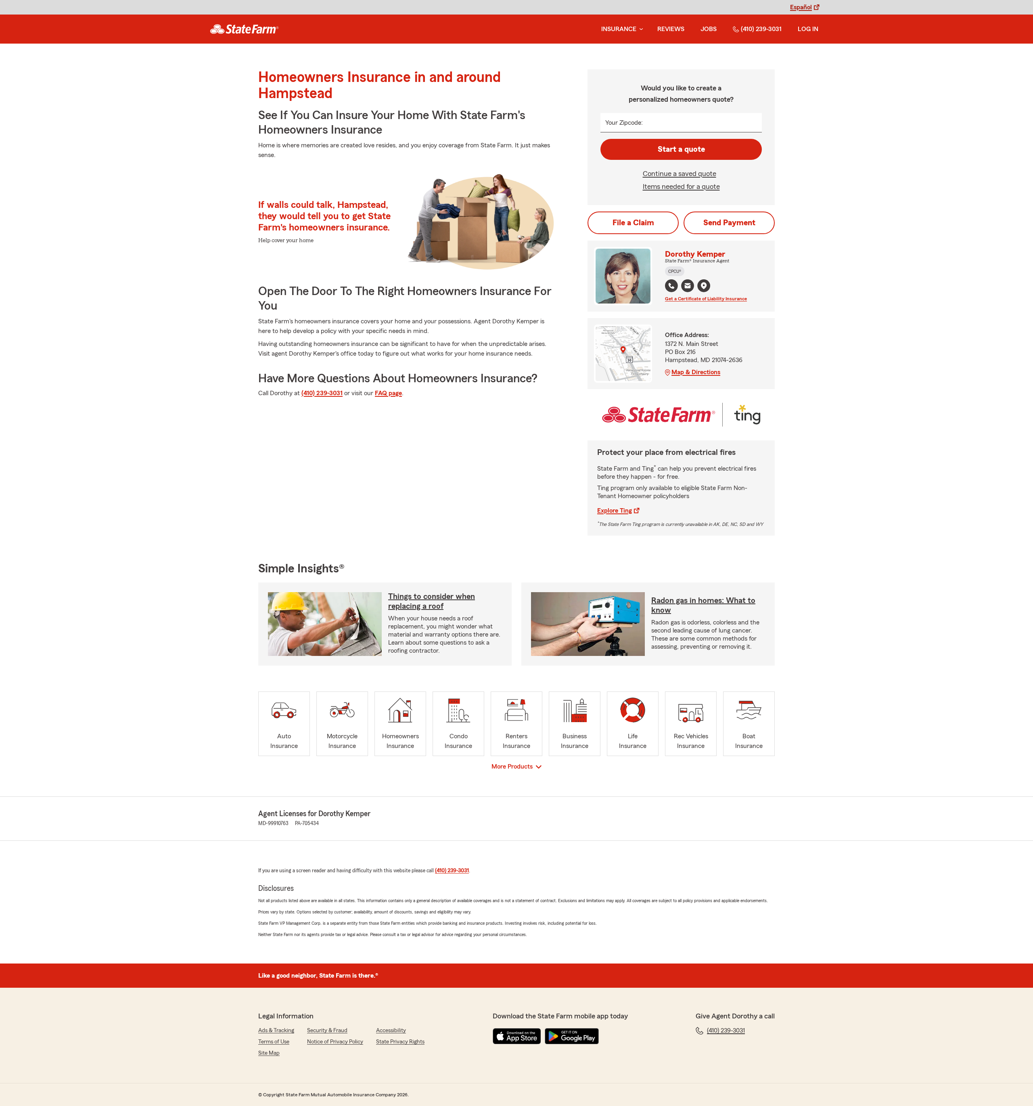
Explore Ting (614, 510)
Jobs (709, 29)
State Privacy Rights (400, 1042)
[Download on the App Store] (517, 1036)
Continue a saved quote (679, 173)
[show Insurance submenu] (639, 29)
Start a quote (681, 149)
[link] (244, 29)
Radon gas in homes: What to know (703, 605)
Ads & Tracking (276, 1030)
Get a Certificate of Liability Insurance (706, 298)
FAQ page (388, 393)
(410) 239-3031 (761, 29)
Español (801, 7)
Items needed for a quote (681, 186)
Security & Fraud (327, 1030)
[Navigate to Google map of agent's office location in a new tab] (703, 285)
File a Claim (633, 223)
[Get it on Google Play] (572, 1036)
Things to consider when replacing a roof (431, 601)
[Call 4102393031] (671, 285)
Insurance (618, 29)
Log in (808, 29)
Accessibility (391, 1030)
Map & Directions (695, 372)
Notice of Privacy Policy (335, 1042)
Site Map (269, 1053)
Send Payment (729, 223)
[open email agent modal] (687, 286)
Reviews (670, 29)
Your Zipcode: (624, 122)
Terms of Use (273, 1042)
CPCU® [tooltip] (674, 271)
